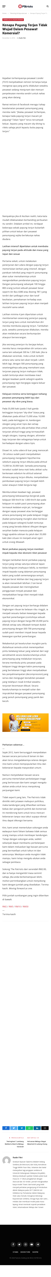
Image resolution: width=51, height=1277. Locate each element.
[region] (25, 173)
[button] (3, 6)
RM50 (25, 906)
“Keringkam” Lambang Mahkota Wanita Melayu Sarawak (14, 1144)
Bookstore (25, 1252)
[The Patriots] (25, 6)
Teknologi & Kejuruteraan (13, 20)
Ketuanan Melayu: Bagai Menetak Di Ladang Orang (37, 1142)
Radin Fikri (22, 38)
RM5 (11, 906)
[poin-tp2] (25, 731)
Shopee (35, 1252)
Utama (15, 1252)
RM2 (4, 906)
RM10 (18, 906)
